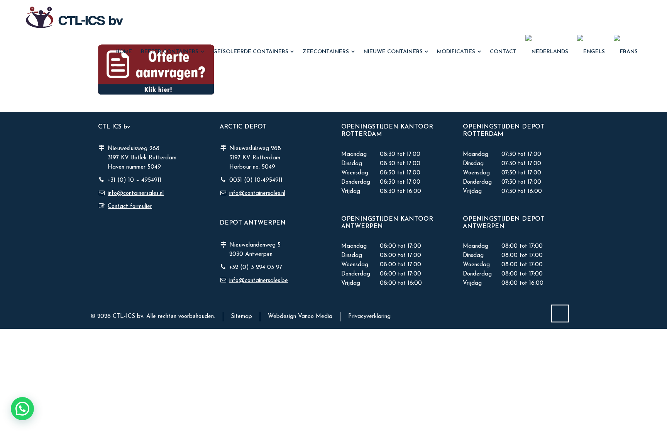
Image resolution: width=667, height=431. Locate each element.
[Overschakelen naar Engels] (591, 52)
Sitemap (241, 316)
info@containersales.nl (136, 193)
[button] (9, 420)
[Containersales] (74, 17)
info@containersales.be (258, 281)
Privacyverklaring (369, 316)
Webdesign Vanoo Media (300, 316)
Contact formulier (130, 207)
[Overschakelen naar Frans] (625, 52)
